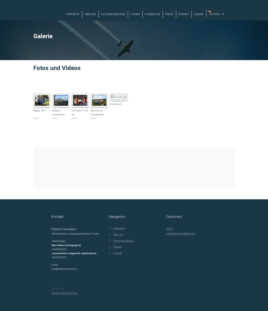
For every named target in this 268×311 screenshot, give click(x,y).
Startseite (73, 14)
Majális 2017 (39, 110)
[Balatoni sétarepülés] (61, 100)
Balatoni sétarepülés (58, 112)
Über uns (90, 14)
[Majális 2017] (42, 100)
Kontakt (183, 14)
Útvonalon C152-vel (79, 112)
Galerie (199, 14)
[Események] (118, 97)
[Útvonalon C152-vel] (80, 100)
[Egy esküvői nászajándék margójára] (99, 100)
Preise (169, 14)
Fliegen (135, 14)
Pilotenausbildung (113, 14)
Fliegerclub (152, 14)
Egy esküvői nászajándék (98, 112)
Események (116, 104)
